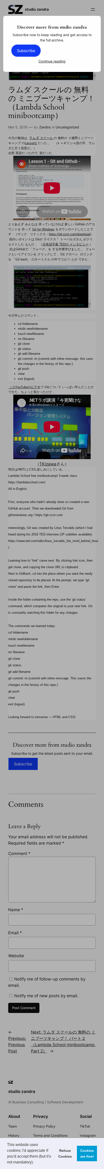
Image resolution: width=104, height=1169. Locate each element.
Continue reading (52, 61)
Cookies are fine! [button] (87, 1153)
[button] (35, 1162)
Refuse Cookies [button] (65, 1153)
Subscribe (26, 50)
